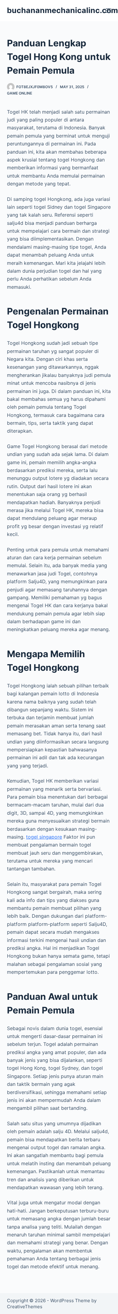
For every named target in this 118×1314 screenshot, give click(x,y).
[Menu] (108, 10)
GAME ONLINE (19, 93)
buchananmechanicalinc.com (62, 10)
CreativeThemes (24, 1306)
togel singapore (44, 837)
